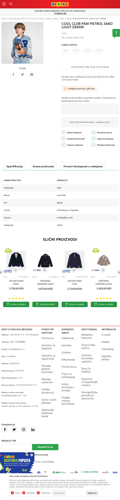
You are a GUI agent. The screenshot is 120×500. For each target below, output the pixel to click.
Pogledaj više (60, 13)
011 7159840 (17, 341)
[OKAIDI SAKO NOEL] (16, 260)
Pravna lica (48, 338)
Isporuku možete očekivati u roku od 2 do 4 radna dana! (60, 11)
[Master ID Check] (46, 472)
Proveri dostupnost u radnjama (83, 166)
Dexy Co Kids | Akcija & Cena (14, 19)
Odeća (41, 19)
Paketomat (68, 338)
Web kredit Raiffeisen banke (48, 413)
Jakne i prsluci (52, 19)
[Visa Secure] (38, 472)
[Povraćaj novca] (93, 132)
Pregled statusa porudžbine (68, 400)
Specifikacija (14, 166)
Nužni (17, 493)
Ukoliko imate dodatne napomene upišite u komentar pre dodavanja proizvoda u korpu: (89, 99)
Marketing (45, 493)
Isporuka (66, 345)
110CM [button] (87, 52)
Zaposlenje (108, 349)
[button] (15, 270)
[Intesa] (89, 472)
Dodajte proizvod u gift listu (81, 88)
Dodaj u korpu (18, 304)
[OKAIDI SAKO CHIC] (75, 260)
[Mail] (32, 74)
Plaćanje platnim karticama (47, 368)
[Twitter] (14, 429)
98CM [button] (65, 52)
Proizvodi (32, 19)
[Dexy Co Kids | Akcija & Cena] (60, 4)
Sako (62, 19)
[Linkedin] (33, 429)
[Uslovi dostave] (63, 132)
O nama (106, 334)
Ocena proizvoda (43, 166)
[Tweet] (22, 74)
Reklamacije (68, 359)
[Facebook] (13, 74)
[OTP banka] (59, 472)
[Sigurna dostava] (63, 144)
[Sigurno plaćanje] (93, 138)
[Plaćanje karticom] (93, 144)
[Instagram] (23, 429)
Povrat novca (69, 366)
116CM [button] (99, 52)
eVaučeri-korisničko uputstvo (87, 358)
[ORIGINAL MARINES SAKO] (45, 260)
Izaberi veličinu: (70, 45)
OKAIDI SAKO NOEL (16, 282)
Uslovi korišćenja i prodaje (68, 387)
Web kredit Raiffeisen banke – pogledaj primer (90, 122)
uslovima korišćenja (38, 454)
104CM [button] (76, 52)
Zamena (66, 352)
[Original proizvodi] (63, 138)
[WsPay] (74, 472)
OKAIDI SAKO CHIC (75, 282)
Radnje (105, 341)
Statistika (31, 493)
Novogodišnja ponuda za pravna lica (89, 395)
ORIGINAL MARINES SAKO (45, 282)
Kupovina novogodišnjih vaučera (90, 381)
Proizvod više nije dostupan (90, 67)
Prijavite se (45, 447)
